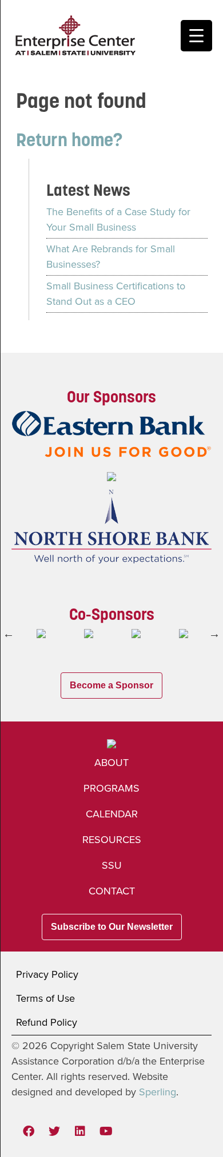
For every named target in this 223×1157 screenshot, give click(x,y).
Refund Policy (46, 1022)
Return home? (69, 139)
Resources (111, 839)
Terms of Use (45, 998)
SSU (112, 865)
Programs (111, 788)
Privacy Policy (47, 974)
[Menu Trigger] (196, 35)
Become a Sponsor (111, 685)
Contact (112, 891)
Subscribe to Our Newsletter (112, 927)
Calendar (112, 814)
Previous (8, 633)
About (111, 762)
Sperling (157, 1092)
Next (214, 633)
